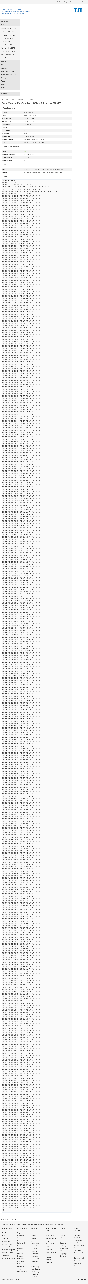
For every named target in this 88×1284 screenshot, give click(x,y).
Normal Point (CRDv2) (8, 28)
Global (63, 1228)
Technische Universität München (13, 13)
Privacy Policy (4, 1219)
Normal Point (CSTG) (8, 48)
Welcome (4, 21)
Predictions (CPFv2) (8, 35)
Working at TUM (7, 1252)
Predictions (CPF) (7, 45)
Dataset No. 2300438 (27, 99)
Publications (6, 1238)
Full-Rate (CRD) (6, 41)
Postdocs (20, 1266)
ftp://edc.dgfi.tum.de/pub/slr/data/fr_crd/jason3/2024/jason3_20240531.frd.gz (43, 169)
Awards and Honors (8, 1247)
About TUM (7, 1228)
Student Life (50, 1235)
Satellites (4, 68)
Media (17, 1280)
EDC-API (4, 84)
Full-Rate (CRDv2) (7, 32)
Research (22, 1228)
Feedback (10, 1280)
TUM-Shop (49, 1262)
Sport (47, 1241)
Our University (6, 1233)
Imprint (14, 1219)
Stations (4, 65)
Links (3, 87)
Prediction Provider (7, 71)
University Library (7, 1244)
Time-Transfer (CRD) (8, 54)
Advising (34, 1248)
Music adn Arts (51, 1244)
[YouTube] (85, 1280)
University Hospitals (8, 1250)
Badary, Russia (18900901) (31, 115)
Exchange (63, 1246)
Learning (34, 1236)
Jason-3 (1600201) (29, 112)
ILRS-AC (4, 94)
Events (48, 1247)
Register (59, 2)
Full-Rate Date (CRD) (16, 99)
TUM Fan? (5, 1255)
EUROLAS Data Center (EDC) (12, 9)
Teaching (34, 1233)
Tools (3, 81)
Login (66, 2)
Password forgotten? (76, 2)
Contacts (34, 1277)
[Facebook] (79, 1280)
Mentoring (49, 1249)
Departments (6, 1241)
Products (4, 61)
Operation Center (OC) (9, 74)
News (3, 1236)
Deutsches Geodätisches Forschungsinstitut (16, 11)
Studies (35, 1228)
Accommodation (51, 1238)
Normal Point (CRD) (8, 38)
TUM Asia (63, 1238)
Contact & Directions (8, 1258)
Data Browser (5, 58)
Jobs (3, 1280)
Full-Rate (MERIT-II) (8, 51)
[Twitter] (82, 1280)
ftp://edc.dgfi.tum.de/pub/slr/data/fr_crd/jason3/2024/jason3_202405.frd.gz (43, 172)
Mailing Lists (5, 78)
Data (3, 25)
